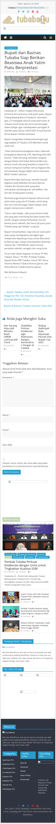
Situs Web (7, 444)
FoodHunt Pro (8, 764)
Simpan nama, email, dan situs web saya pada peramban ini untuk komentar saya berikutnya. (25, 465)
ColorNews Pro (8, 768)
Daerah (23, 763)
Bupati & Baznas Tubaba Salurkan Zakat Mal (28, 307)
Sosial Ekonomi (42, 557)
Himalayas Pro (8, 789)
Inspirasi (41, 554)
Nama (6, 415)
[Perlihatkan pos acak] (51, 37)
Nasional (24, 767)
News (8, 557)
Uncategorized (11, 48)
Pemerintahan (18, 557)
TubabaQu (23, 72)
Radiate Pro (7, 780)
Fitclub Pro (7, 785)
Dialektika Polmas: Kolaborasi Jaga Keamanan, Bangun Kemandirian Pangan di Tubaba (27, 337)
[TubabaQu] (5, 37)
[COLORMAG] (8, 647)
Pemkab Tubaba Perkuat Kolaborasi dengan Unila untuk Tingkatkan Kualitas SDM (25, 565)
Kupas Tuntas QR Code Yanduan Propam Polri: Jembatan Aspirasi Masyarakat (35, 596)
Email (6, 430)
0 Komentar (34, 72)
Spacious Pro (8, 760)
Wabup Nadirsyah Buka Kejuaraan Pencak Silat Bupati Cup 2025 (44, 334)
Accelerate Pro (8, 772)
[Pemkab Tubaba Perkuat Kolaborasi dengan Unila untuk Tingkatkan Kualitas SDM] (28, 525)
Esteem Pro (7, 776)
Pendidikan (30, 557)
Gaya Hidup (25, 775)
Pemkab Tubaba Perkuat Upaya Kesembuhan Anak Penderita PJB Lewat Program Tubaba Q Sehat (35, 611)
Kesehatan (25, 779)
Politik (23, 771)
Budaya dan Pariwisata (27, 554)
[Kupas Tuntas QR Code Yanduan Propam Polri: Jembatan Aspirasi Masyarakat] (10, 593)
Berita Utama (10, 554)
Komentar (8, 377)
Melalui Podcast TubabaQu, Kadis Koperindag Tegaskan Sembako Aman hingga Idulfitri (35, 625)
